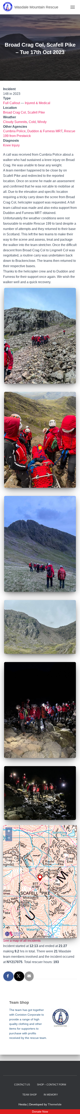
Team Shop (29, 1094)
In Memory (51, 1094)
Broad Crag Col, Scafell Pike (24, 112)
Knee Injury (11, 145)
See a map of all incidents (22, 940)
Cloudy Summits (15, 122)
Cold (32, 122)
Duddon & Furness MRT (44, 131)
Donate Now (40, 1111)
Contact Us (22, 1084)
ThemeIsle (55, 1104)
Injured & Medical (37, 103)
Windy (42, 122)
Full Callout (11, 103)
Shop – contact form (51, 1084)
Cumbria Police (14, 131)
